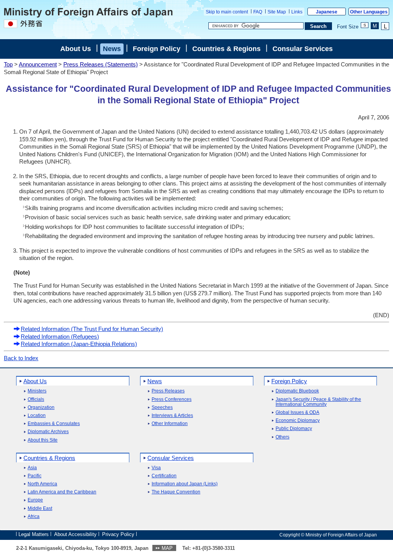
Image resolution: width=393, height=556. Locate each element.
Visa (156, 467)
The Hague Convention (176, 492)
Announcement (38, 64)
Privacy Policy (118, 534)
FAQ (257, 12)
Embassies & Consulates (54, 423)
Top (8, 64)
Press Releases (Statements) (100, 64)
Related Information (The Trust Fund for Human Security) (92, 329)
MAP (167, 548)
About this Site (43, 440)
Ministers (37, 391)
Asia (32, 467)
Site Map (277, 12)
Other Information (170, 423)
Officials (36, 399)
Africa (34, 516)
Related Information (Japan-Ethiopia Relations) (79, 344)
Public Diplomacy (294, 428)
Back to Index (21, 358)
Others (282, 437)
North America (42, 484)
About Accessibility (75, 534)
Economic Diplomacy (298, 420)
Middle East (40, 508)
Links (296, 12)
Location (37, 415)
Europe (35, 500)
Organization (41, 407)
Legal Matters (33, 534)
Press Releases (168, 391)
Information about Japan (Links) (185, 484)
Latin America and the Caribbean (62, 492)
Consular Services (302, 49)
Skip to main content (227, 12)
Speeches (162, 407)
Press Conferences (172, 399)
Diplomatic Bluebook (297, 391)
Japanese (326, 12)
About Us (75, 49)
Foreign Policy (156, 49)
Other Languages (369, 12)
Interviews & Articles (172, 415)
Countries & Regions (226, 49)
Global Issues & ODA (297, 412)
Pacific (34, 475)
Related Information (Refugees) (60, 336)
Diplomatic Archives (48, 431)
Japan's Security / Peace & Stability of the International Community (318, 402)
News (112, 49)
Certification (164, 475)
